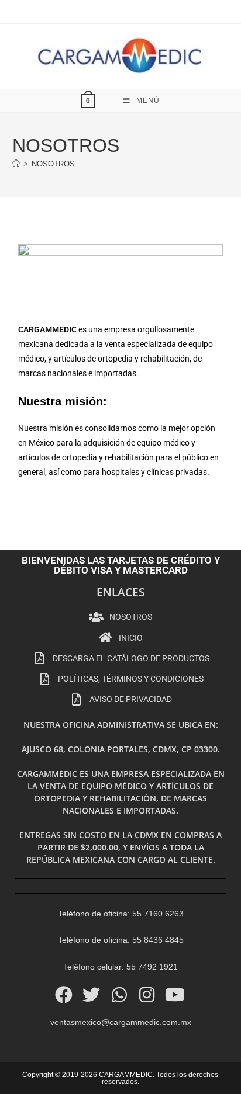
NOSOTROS (53, 163)
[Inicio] (16, 163)
